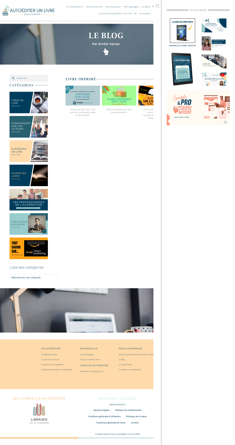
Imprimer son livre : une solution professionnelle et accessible (83, 112)
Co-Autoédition (74, 6)
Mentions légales (102, 410)
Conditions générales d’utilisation (104, 416)
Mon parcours (113, 6)
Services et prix (94, 6)
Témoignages (131, 6)
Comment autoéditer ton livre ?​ (116, 13)
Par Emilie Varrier (106, 44)
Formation (145, 13)
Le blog (106, 35)
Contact (135, 422)
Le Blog (146, 6)
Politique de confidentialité (128, 410)
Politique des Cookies (136, 416)
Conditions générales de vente (111, 422)
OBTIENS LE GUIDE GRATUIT (182, 45)
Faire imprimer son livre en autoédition (119, 111)
